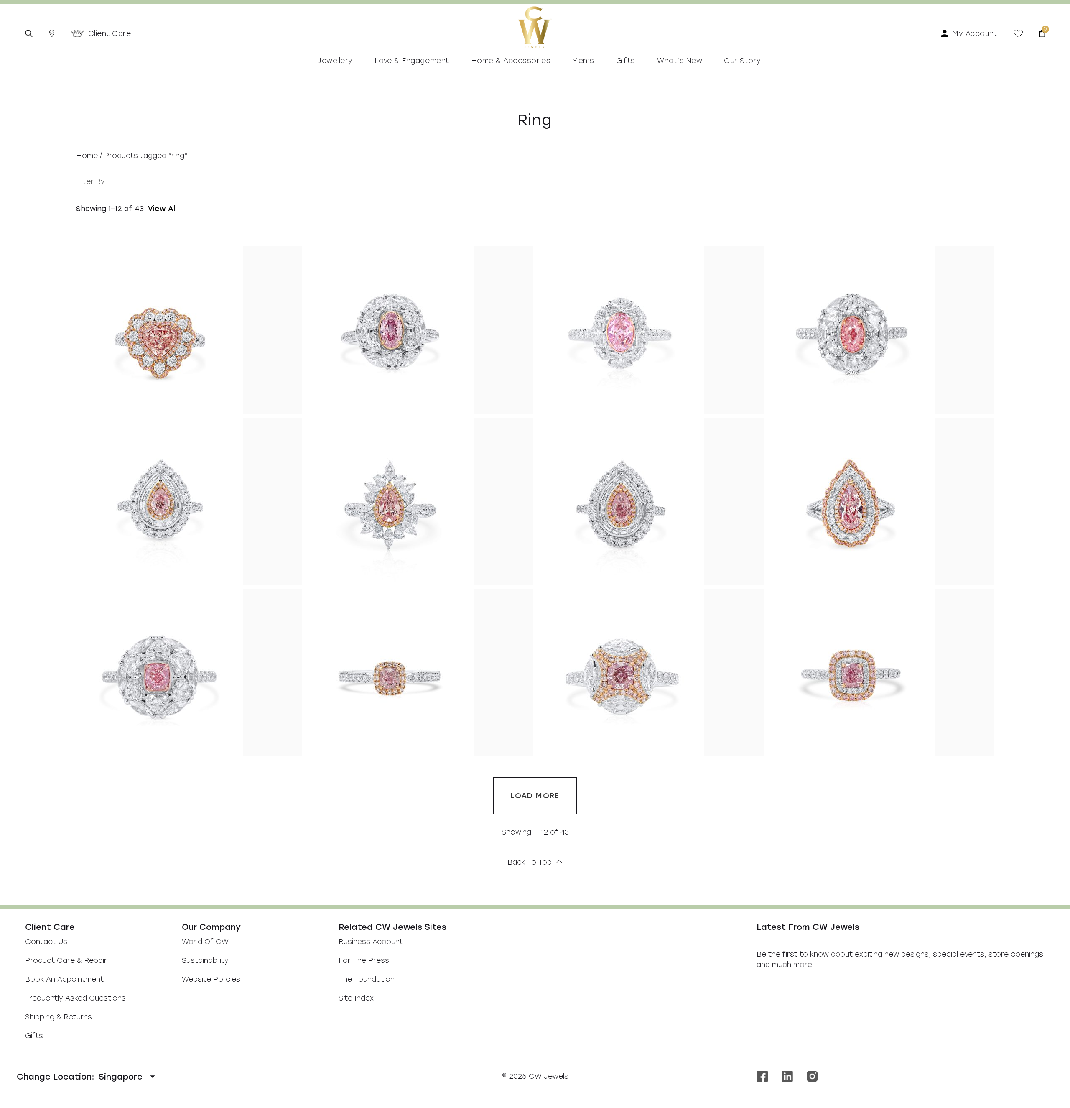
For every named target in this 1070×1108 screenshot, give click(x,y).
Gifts (625, 60)
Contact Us (46, 941)
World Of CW (205, 941)
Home (87, 155)
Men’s (583, 60)
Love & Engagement (411, 60)
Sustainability (205, 960)
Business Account (371, 941)
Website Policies (211, 979)
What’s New (679, 60)
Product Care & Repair (66, 960)
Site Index (356, 998)
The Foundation (367, 979)
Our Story (742, 60)
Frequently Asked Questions (75, 998)
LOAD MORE (534, 795)
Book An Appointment (64, 979)
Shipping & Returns (58, 1017)
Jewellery (335, 60)
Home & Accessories (510, 60)
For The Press (364, 960)
